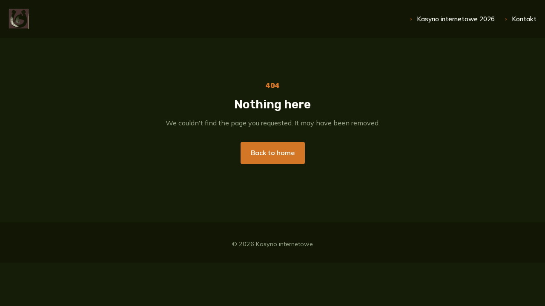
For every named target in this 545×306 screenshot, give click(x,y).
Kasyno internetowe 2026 (456, 19)
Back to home (273, 152)
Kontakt (524, 19)
